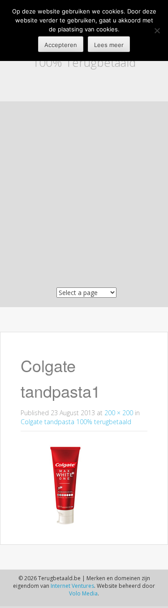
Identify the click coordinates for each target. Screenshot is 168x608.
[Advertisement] (84, 197)
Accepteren (60, 44)
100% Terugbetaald (84, 62)
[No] (156, 30)
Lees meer (109, 44)
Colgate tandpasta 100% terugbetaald (76, 421)
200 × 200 (118, 412)
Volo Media (83, 593)
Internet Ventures (72, 586)
